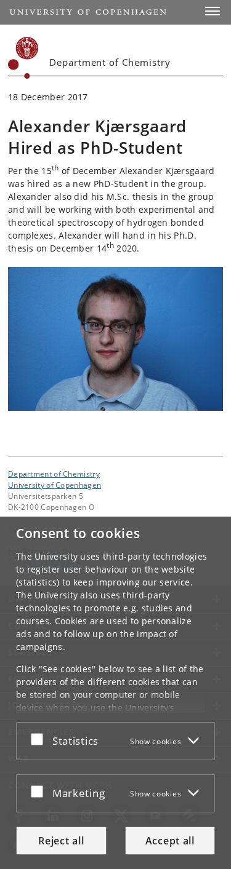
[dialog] (115, 693)
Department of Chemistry (54, 473)
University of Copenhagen (54, 485)
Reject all (61, 840)
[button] (212, 11)
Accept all (170, 840)
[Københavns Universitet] (23, 58)
